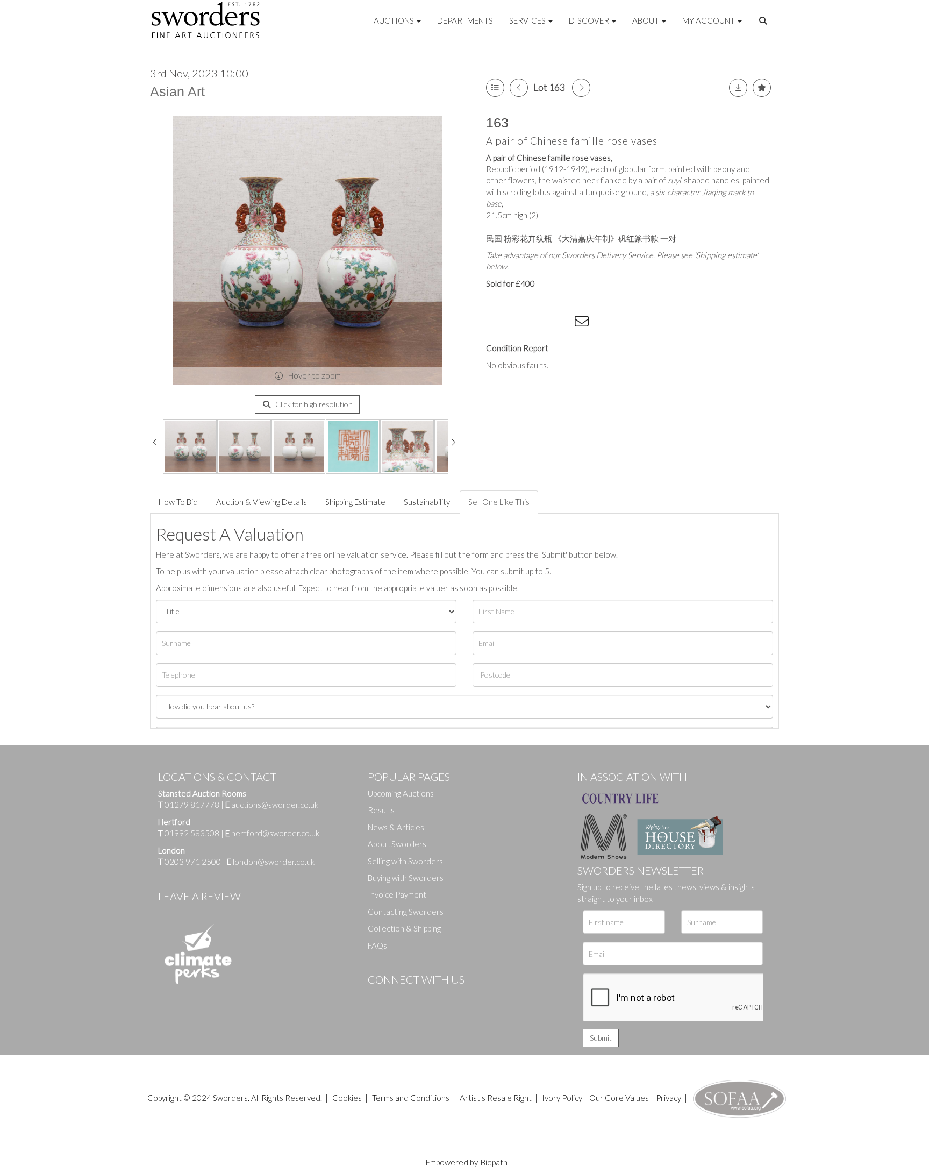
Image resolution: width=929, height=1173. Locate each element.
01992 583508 (192, 833)
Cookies (347, 1098)
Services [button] (528, 20)
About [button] (646, 20)
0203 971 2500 (193, 861)
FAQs (377, 945)
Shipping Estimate (355, 502)
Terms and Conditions (411, 1098)
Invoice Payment (397, 894)
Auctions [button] (395, 20)
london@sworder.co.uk (271, 861)
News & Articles (396, 827)
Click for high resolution (313, 404)
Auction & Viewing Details (261, 502)
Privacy (668, 1098)
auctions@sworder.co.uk (271, 804)
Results (381, 810)
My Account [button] (709, 20)
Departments (465, 20)
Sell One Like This (499, 502)
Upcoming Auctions (401, 793)
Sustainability (427, 502)
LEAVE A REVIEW (199, 896)
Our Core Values (619, 1098)
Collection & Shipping (404, 928)
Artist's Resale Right (496, 1098)
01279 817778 (192, 804)
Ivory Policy (562, 1098)
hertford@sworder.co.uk (275, 833)
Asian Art (177, 91)
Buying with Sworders (406, 878)
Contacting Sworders (406, 911)
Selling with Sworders (405, 861)
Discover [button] (590, 20)
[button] (764, 21)
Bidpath (494, 1162)
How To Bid (178, 502)
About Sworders (397, 844)
